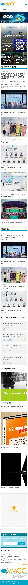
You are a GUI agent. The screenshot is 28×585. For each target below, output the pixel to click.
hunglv (8, 327)
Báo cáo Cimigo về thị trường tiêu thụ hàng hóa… (13, 406)
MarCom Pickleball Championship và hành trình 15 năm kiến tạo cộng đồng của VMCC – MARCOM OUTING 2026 (13, 76)
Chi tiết (25, 564)
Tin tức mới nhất (8, 67)
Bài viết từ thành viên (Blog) (13, 318)
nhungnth (8, 339)
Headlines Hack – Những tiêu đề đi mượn (11, 447)
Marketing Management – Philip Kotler (10, 488)
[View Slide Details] (14, 17)
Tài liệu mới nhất (8, 369)
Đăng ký (21, 544)
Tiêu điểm (5, 229)
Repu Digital (16, 583)
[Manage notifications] (3, 581)
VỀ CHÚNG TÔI (5, 551)
